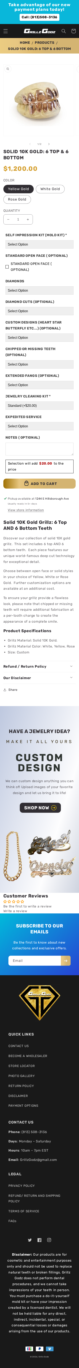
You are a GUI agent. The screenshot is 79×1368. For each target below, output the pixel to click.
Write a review (15, 911)
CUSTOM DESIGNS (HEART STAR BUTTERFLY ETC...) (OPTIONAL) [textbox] (33, 325)
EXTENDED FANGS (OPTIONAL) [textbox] (32, 376)
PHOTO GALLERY (21, 1076)
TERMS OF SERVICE (23, 1211)
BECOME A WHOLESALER (27, 1056)
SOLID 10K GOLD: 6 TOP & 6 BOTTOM (39, 49)
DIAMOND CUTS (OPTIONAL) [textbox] (29, 302)
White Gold (50, 189)
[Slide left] (30, 144)
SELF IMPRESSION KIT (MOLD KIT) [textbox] (36, 235)
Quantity (11, 211)
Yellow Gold (18, 189)
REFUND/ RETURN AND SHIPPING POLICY (34, 1198)
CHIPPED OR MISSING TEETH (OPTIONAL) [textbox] (30, 352)
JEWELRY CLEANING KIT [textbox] (28, 396)
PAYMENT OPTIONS (23, 1106)
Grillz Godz (44, 1357)
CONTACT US (18, 1046)
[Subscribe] (66, 961)
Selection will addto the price (36, 466)
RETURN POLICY (21, 1086)
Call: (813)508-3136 (39, 17)
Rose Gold (17, 199)
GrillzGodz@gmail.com (38, 1160)
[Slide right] (49, 144)
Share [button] (12, 690)
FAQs (12, 1221)
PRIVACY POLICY (21, 1186)
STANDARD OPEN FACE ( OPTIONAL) (31, 267)
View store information (26, 510)
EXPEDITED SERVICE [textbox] (23, 417)
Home (25, 43)
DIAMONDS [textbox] (14, 281)
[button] (5, 31)
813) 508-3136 (35, 1132)
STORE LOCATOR (21, 1066)
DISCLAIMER (18, 1096)
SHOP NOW (36, 807)
